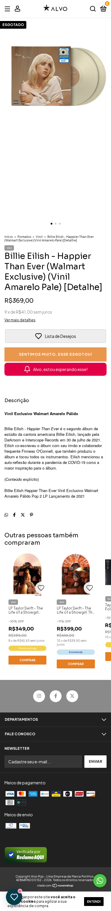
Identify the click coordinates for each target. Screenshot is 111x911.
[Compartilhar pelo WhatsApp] (6, 514)
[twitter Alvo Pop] (72, 696)
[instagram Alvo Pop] (39, 696)
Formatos (24, 236)
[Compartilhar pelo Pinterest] (31, 514)
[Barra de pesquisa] (93, 9)
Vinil (39, 236)
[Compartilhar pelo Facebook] (14, 514)
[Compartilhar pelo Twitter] (23, 514)
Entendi (94, 901)
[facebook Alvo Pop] (56, 696)
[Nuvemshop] (55, 886)
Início (8, 236)
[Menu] (8, 9)
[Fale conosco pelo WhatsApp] (100, 880)
